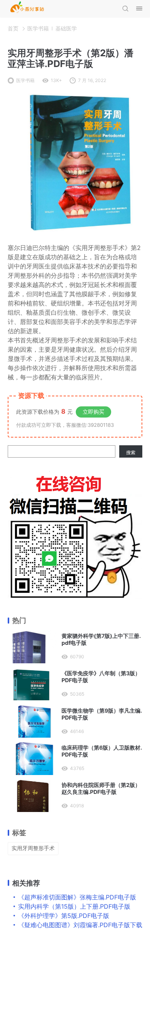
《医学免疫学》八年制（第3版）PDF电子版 (101, 676)
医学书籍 (38, 28)
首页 (13, 28)
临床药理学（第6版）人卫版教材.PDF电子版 (102, 751)
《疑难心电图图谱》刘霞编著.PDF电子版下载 (80, 925)
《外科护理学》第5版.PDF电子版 (63, 915)
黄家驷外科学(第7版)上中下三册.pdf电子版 (101, 639)
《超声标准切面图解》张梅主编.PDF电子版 (77, 897)
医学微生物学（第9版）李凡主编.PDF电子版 (102, 714)
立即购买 (93, 411)
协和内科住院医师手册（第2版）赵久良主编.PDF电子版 (101, 788)
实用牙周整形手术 (33, 848)
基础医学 (66, 28)
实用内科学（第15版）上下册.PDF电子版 (74, 906)
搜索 (130, 452)
